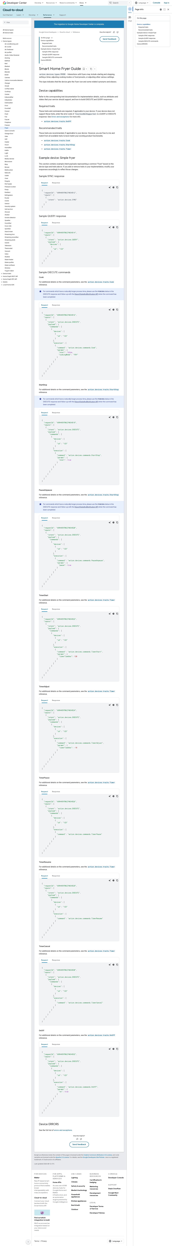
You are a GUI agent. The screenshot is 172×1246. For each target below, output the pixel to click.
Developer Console (116, 1178)
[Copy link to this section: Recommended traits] (64, 128)
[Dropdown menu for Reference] (54, 15)
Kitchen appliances (78, 1201)
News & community (67, 3)
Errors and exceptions (60, 117)
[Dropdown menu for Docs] (86, 3)
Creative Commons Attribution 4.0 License (98, 1155)
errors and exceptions (63, 1130)
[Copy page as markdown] (91, 69)
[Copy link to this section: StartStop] (50, 385)
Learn (19, 15)
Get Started (7, 15)
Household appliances (75, 1195)
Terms (36, 1241)
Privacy (44, 1241)
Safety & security (78, 1186)
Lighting (74, 1178)
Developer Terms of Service (96, 1207)
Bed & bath (75, 1205)
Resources (50, 3)
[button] (15, 41)
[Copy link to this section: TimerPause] (52, 777)
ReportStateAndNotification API (86, 294)
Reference (47, 15)
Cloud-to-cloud (13, 10)
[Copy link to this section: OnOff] (47, 1030)
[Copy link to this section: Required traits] (57, 106)
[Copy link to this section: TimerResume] (53, 862)
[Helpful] (114, 32)
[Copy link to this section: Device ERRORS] (61, 1124)
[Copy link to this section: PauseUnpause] (54, 490)
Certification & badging (95, 1181)
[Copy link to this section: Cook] (46, 277)
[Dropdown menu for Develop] (38, 15)
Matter (37, 1178)
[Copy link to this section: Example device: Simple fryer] (77, 158)
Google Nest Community (113, 1194)
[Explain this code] (110, 187)
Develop (38, 3)
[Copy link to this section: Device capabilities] (65, 90)
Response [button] (56, 183)
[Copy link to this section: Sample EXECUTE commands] (72, 272)
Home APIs (57, 1182)
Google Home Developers (48, 32)
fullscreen (164, 9)
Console (156, 3)
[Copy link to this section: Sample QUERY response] (68, 216)
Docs (82, 3)
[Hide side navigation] (28, 1241)
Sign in (166, 3)
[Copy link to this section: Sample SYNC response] (66, 176)
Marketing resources (94, 1187)
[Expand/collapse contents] (51, 37)
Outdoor (74, 1209)
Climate (74, 1182)
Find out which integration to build (42, 1219)
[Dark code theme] (113, 187)
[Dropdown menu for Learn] (24, 15)
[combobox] (120, 3)
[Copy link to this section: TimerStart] (51, 595)
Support (62, 15)
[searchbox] (16, 22)
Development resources (95, 1194)
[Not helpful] (117, 32)
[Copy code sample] (117, 187)
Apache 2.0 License (62, 1157)
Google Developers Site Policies (93, 1157)
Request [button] (44, 183)
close (168, 9)
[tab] (44, 182)
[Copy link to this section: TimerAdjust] (52, 686)
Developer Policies (97, 1213)
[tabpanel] (79, 198)
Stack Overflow (114, 1189)
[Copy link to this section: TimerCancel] (52, 946)
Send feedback (109, 39)
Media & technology (79, 1190)
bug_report (160, 9)
